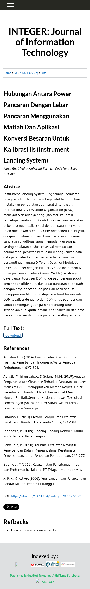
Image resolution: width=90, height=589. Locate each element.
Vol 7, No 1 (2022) (26, 73)
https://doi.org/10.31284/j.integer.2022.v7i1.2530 (48, 496)
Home (7, 73)
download (13, 335)
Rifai (44, 73)
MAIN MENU (10, 5)
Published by (19, 575)
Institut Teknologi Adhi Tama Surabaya (54, 575)
